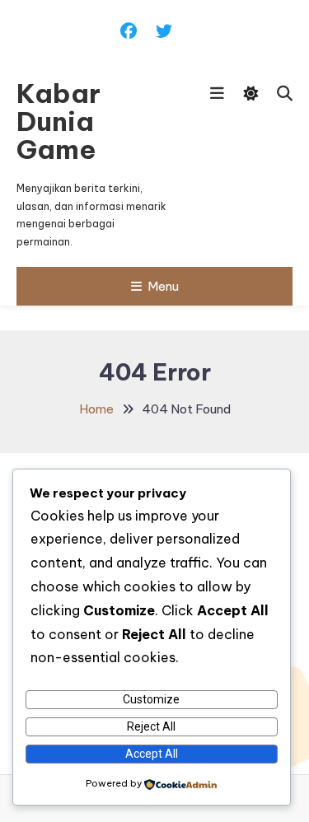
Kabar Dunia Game (58, 121)
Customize (151, 699)
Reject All (151, 726)
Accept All (151, 753)
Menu (163, 286)
